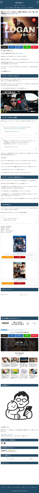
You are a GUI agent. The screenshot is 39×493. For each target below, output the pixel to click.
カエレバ (21, 253)
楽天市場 (19, 283)
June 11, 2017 (15, 146)
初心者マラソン (31, 7)
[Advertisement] (9, 305)
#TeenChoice (7, 127)
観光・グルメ (24, 7)
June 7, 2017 (16, 131)
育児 (15, 7)
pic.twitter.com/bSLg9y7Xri (22, 143)
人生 (27, 7)
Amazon (7, 283)
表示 (11, 50)
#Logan (12, 128)
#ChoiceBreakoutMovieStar (20, 127)
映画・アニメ (12, 7)
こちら (11, 434)
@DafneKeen (6, 128)
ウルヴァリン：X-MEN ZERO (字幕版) (19, 278)
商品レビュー (19, 7)
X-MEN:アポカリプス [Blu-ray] (19, 252)
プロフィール (7, 7)
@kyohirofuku (18, 53)
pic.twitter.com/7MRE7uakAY (20, 128)
